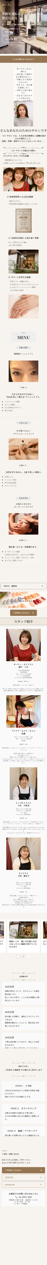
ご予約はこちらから (13, 1170)
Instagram (10, 1184)
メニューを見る (11, 39)
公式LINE (9, 1177)
